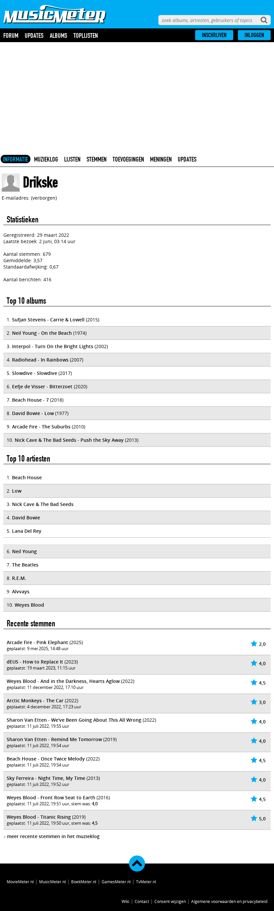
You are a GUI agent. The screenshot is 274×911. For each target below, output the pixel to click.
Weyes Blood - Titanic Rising (39, 817)
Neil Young (24, 551)
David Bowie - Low (33, 413)
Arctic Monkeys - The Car (35, 700)
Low (16, 491)
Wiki (125, 901)
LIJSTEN (72, 159)
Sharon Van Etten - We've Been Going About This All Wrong (74, 720)
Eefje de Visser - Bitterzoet (42, 386)
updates (34, 35)
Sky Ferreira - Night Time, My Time (46, 778)
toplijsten (86, 35)
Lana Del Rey (26, 531)
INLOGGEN (254, 35)
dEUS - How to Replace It (35, 662)
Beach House (27, 477)
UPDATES (187, 159)
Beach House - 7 (30, 400)
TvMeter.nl (146, 881)
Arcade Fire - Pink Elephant (37, 642)
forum (10, 35)
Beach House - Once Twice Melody (46, 758)
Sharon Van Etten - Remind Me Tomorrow (54, 739)
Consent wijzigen (170, 901)
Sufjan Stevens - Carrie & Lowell (48, 319)
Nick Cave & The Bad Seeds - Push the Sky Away (69, 440)
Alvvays (20, 591)
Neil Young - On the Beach (42, 333)
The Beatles (25, 565)
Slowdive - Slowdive (34, 373)
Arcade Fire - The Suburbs (41, 426)
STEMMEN (97, 159)
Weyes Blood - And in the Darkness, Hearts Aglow (63, 681)
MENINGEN (161, 159)
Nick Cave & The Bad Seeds (43, 504)
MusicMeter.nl (52, 881)
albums (58, 35)
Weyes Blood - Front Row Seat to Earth (51, 797)
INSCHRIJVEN (214, 35)
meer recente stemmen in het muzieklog (53, 836)
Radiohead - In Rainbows (40, 360)
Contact (142, 901)
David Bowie (26, 517)
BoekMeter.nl (83, 881)
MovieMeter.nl (20, 881)
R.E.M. (19, 578)
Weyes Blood (29, 605)
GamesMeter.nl (116, 881)
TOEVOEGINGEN (128, 159)
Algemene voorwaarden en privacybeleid (229, 901)
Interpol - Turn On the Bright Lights (52, 346)
